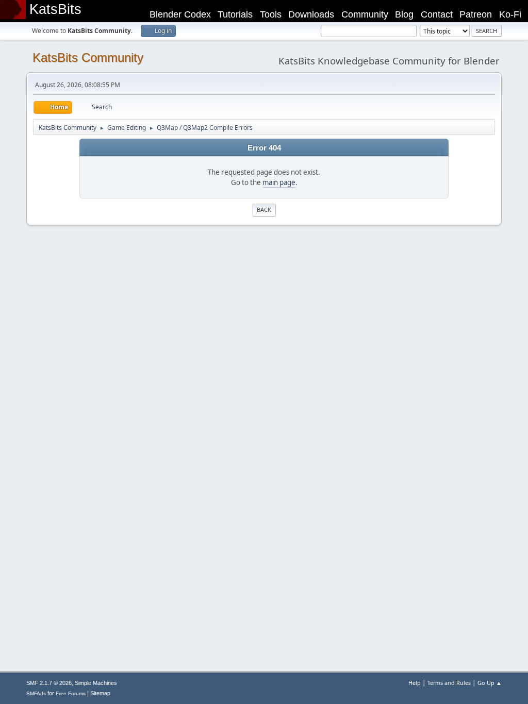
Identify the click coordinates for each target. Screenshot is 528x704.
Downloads (311, 14)
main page (278, 182)
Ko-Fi (510, 14)
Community (364, 14)
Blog (404, 14)
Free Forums (71, 693)
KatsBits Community (87, 57)
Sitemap (100, 693)
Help (414, 682)
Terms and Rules (449, 682)
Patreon (475, 14)
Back (264, 209)
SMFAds (36, 693)
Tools (271, 14)
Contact (437, 14)
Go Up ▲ (489, 682)
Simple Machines (96, 683)
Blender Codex (180, 14)
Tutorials (235, 14)
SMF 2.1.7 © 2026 (49, 683)
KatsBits (55, 9)
